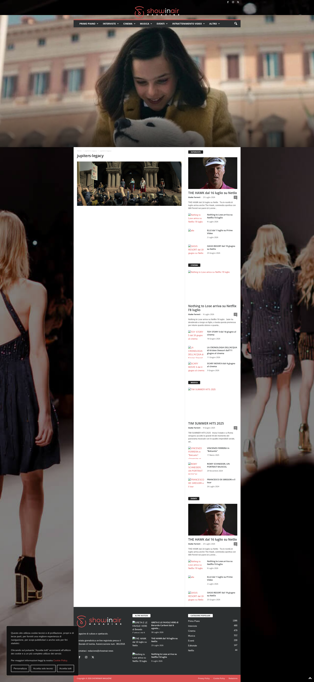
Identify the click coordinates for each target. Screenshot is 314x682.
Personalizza (20, 668)
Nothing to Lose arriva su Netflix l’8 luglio (220, 216)
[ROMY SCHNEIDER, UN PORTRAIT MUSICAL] (196, 468)
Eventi (161, 23)
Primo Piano (87, 23)
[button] (235, 23)
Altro (213, 23)
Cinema (127, 23)
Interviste (109, 23)
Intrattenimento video (187, 23)
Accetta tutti (65, 668)
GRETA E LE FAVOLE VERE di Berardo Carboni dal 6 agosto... (164, 625)
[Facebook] (228, 2)
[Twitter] (238, 2)
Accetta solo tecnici (43, 668)
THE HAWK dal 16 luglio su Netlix (212, 193)
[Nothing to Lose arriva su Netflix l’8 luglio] (196, 219)
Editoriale (192, 645)
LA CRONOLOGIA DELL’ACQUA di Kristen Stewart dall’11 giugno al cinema (222, 350)
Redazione (233, 678)
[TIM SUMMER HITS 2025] (212, 403)
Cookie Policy (60, 660)
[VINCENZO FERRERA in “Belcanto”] (196, 453)
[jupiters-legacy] (129, 184)
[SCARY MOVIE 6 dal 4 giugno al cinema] (196, 368)
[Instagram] (233, 2)
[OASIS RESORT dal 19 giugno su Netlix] (196, 251)
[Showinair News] (157, 12)
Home (79, 151)
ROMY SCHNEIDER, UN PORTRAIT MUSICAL (218, 465)
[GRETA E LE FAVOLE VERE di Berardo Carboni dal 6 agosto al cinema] (140, 627)
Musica (144, 23)
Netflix (191, 650)
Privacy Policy (204, 678)
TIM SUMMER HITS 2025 (206, 423)
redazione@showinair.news (100, 651)
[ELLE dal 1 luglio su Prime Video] (196, 235)
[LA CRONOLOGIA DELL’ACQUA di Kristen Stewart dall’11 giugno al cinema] (196, 352)
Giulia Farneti (194, 197)
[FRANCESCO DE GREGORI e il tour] (196, 484)
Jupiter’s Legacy (91, 151)
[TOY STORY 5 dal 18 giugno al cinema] (196, 336)
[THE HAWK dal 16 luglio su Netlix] (212, 173)
